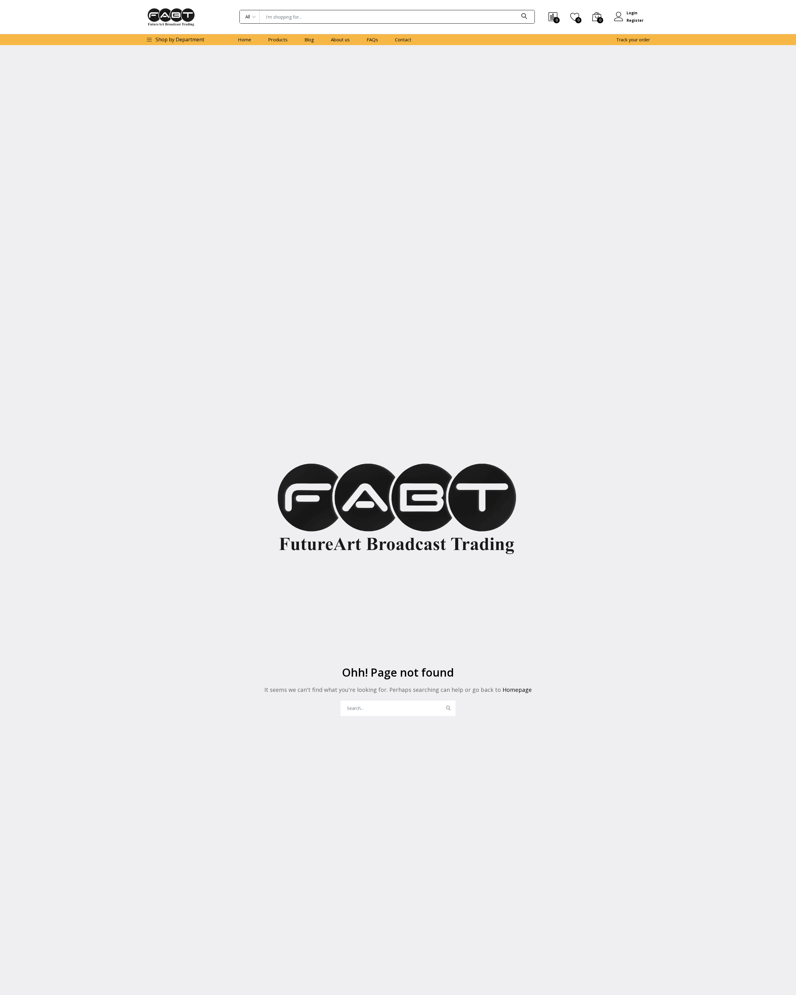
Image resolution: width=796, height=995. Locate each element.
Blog (309, 39)
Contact (403, 39)
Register (635, 20)
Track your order (633, 40)
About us (340, 39)
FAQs (372, 39)
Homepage (516, 689)
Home (244, 39)
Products (278, 39)
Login (632, 13)
